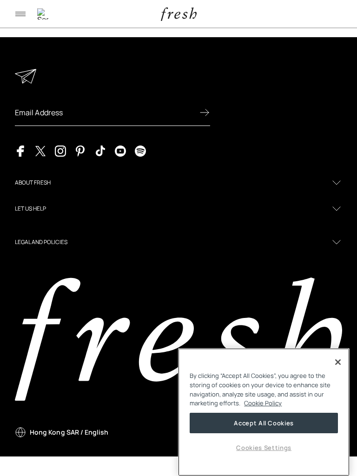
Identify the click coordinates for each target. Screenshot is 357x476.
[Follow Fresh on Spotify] (140, 150)
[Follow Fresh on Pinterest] (80, 150)
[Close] (338, 362)
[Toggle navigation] (20, 14)
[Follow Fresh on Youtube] (120, 150)
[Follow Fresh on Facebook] (20, 150)
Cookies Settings (263, 447)
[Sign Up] (204, 112)
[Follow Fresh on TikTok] (100, 150)
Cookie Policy (263, 403)
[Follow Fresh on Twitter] (40, 150)
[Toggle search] (42, 14)
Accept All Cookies (264, 423)
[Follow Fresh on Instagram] (60, 150)
